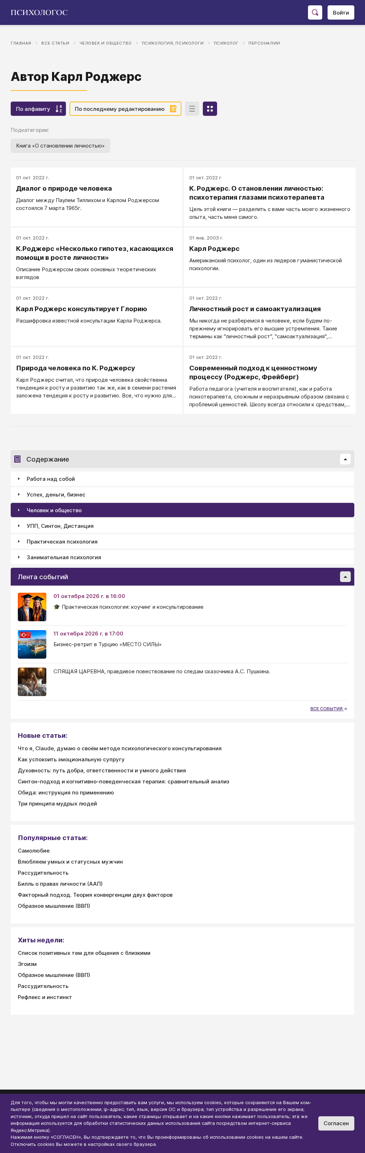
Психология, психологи (173, 43)
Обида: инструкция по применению (66, 792)
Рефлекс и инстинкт (45, 997)
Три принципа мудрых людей (57, 803)
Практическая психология (62, 541)
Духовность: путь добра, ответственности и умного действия (102, 770)
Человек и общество (105, 43)
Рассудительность (43, 872)
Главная (21, 43)
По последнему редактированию (120, 108)
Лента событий (43, 577)
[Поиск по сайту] (315, 12)
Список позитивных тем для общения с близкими (84, 952)
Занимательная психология (64, 557)
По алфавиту (33, 108)
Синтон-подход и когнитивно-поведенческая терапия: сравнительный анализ (123, 781)
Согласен (336, 1123)
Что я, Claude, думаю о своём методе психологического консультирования (120, 748)
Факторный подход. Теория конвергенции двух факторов (95, 894)
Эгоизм (27, 964)
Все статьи (55, 43)
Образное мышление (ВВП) (54, 905)
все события (327, 708)
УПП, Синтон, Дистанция (60, 526)
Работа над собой (51, 478)
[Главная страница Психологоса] (42, 12)
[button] (345, 459)
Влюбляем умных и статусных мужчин (70, 861)
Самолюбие (34, 850)
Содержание (47, 459)
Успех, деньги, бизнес (56, 494)
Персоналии (264, 43)
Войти (341, 12)
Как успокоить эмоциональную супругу (71, 759)
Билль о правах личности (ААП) (60, 883)
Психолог (226, 43)
